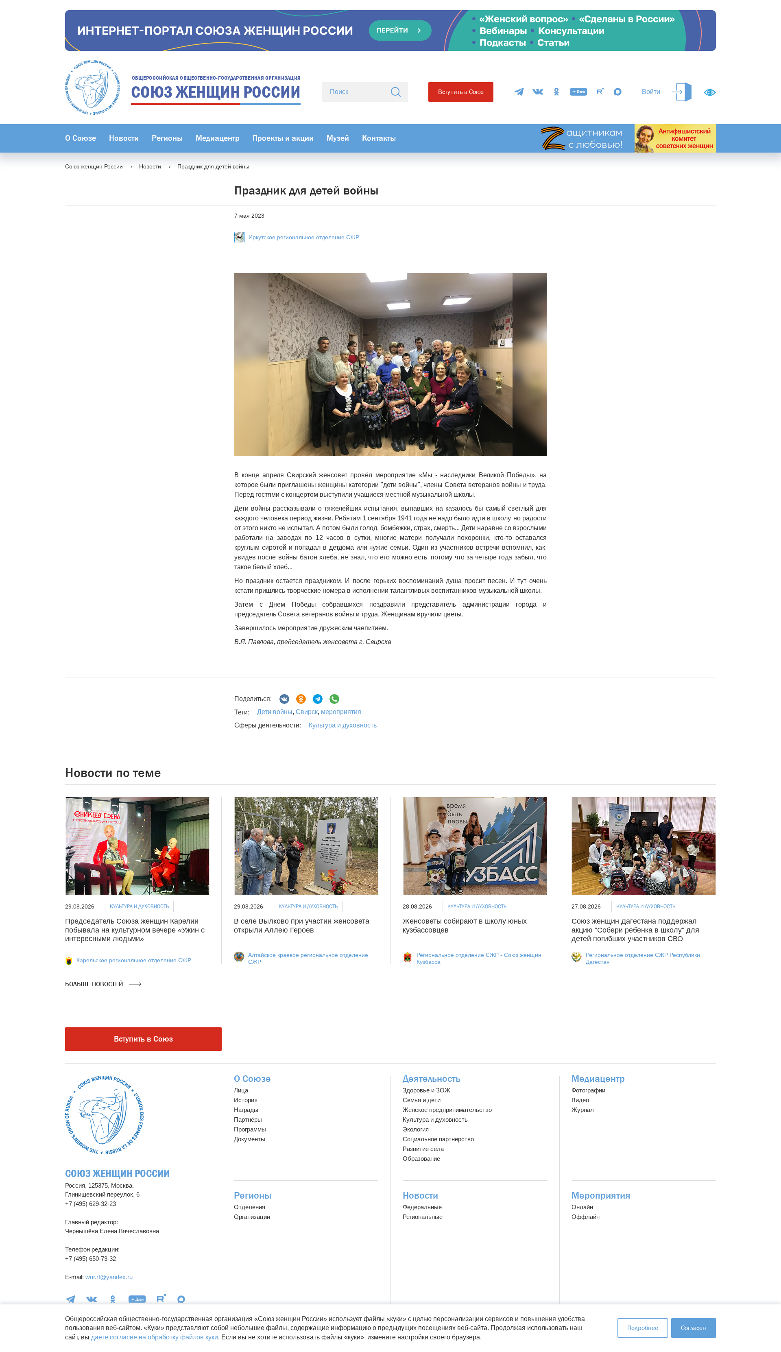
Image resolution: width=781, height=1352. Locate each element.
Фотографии (588, 1090)
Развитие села (423, 1148)
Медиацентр (218, 138)
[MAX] (618, 92)
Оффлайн (586, 1216)
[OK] (556, 92)
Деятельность (431, 1079)
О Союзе (80, 138)
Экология (416, 1129)
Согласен (693, 1328)
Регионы (167, 138)
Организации (252, 1216)
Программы (250, 1129)
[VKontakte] (537, 92)
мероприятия (340, 711)
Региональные (423, 1216)
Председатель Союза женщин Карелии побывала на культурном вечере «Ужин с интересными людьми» (135, 930)
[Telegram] (519, 92)
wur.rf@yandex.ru (109, 1276)
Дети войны (274, 711)
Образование (421, 1158)
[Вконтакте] (284, 699)
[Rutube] (600, 92)
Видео (580, 1099)
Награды (246, 1109)
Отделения (249, 1206)
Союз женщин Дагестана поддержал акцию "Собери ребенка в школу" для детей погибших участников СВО (635, 930)
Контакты (379, 138)
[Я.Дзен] (578, 92)
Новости (124, 138)
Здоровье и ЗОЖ (426, 1090)
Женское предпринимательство (447, 1109)
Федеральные (422, 1206)
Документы (249, 1139)
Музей (338, 138)
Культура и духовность (343, 725)
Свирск (306, 711)
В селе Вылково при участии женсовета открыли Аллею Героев (301, 925)
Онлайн (582, 1206)
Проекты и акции (283, 138)
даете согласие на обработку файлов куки (154, 1337)
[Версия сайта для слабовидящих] (710, 92)
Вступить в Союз (461, 91)
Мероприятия (601, 1195)
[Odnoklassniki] (301, 699)
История (245, 1099)
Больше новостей (95, 984)
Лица (241, 1090)
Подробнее (642, 1328)
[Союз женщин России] (104, 1115)
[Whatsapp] (334, 699)
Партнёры (248, 1119)
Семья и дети (422, 1099)
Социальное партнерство (438, 1139)
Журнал (583, 1109)
